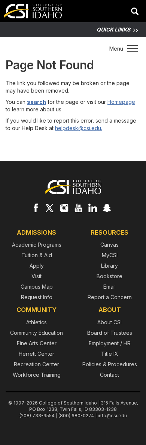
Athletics (36, 322)
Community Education (36, 333)
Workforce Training (37, 375)
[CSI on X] (49, 207)
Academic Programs (36, 244)
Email (109, 286)
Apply (37, 265)
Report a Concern (110, 297)
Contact (109, 375)
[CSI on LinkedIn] (92, 207)
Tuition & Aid (36, 255)
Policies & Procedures (109, 364)
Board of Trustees (109, 333)
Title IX (109, 354)
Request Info (36, 297)
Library (109, 265)
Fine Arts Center (37, 343)
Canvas (109, 244)
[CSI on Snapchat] (106, 207)
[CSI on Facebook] (35, 207)
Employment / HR (110, 343)
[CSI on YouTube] (78, 207)
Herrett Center (36, 354)
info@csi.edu (112, 415)
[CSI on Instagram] (64, 207)
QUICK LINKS (113, 29)
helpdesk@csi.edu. (78, 128)
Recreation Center (36, 364)
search (36, 102)
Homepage (121, 102)
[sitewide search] (135, 12)
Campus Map (37, 286)
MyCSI (110, 255)
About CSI (109, 322)
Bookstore (109, 276)
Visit (36, 276)
